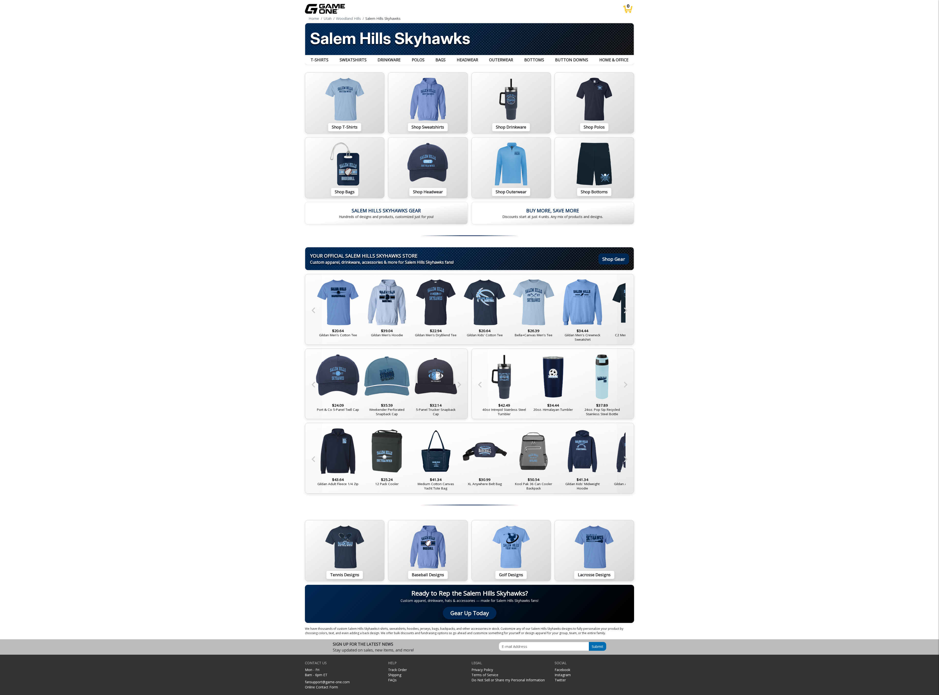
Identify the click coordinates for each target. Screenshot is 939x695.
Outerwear (501, 60)
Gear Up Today (469, 613)
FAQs (392, 680)
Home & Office (613, 60)
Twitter (560, 680)
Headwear (467, 60)
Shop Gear (613, 259)
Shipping (394, 675)
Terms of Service (484, 675)
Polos (418, 60)
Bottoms (534, 60)
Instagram (563, 675)
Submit (597, 646)
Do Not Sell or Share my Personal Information (508, 680)
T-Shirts (319, 60)
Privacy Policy (482, 669)
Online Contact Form (321, 687)
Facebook (562, 669)
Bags (441, 60)
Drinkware (389, 60)
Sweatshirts (353, 60)
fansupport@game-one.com (327, 682)
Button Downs (571, 60)
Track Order (397, 669)
